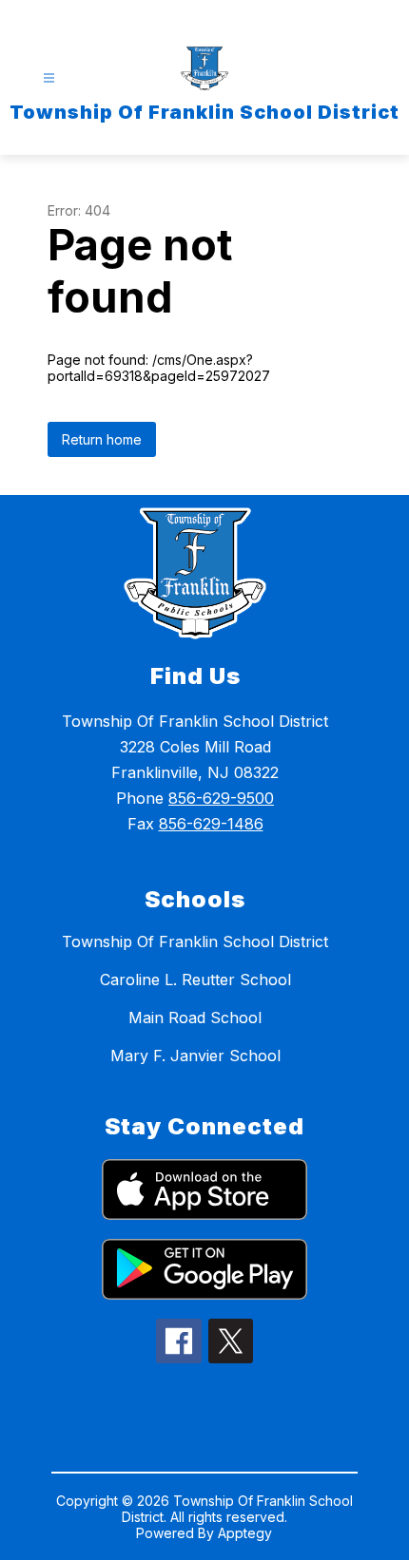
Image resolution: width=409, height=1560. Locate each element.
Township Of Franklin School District (195, 941)
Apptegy (245, 1533)
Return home (102, 439)
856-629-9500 (221, 798)
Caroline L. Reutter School (195, 979)
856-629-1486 (211, 823)
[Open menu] (49, 78)
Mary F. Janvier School (195, 1055)
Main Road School (195, 1017)
